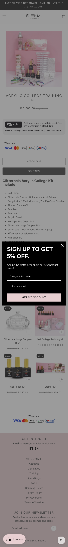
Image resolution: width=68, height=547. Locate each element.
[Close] (62, 245)
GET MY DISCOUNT (34, 297)
